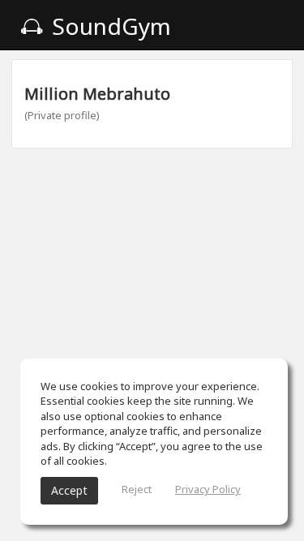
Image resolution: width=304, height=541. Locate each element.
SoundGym (108, 26)
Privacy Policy (208, 489)
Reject (137, 489)
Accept (69, 490)
